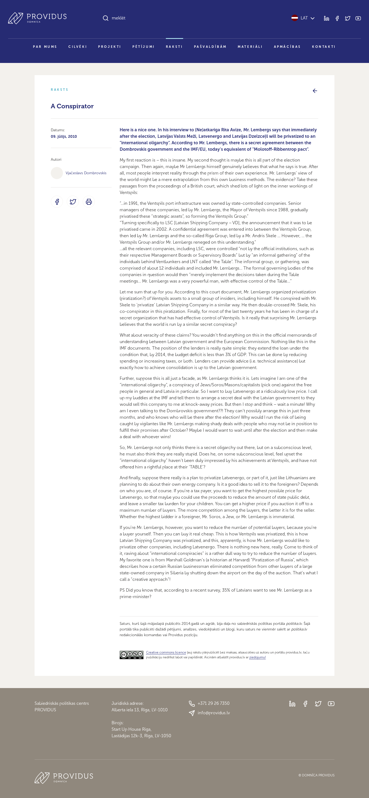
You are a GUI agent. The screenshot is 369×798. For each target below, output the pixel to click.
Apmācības (287, 47)
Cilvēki (77, 47)
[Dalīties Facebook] (57, 202)
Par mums (45, 47)
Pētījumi (143, 47)
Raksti (174, 47)
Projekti (110, 47)
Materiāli (250, 47)
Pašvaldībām (210, 47)
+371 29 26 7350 (214, 703)
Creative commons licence (166, 652)
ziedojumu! (257, 657)
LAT (304, 18)
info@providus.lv (214, 712)
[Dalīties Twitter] (73, 202)
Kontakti (324, 47)
